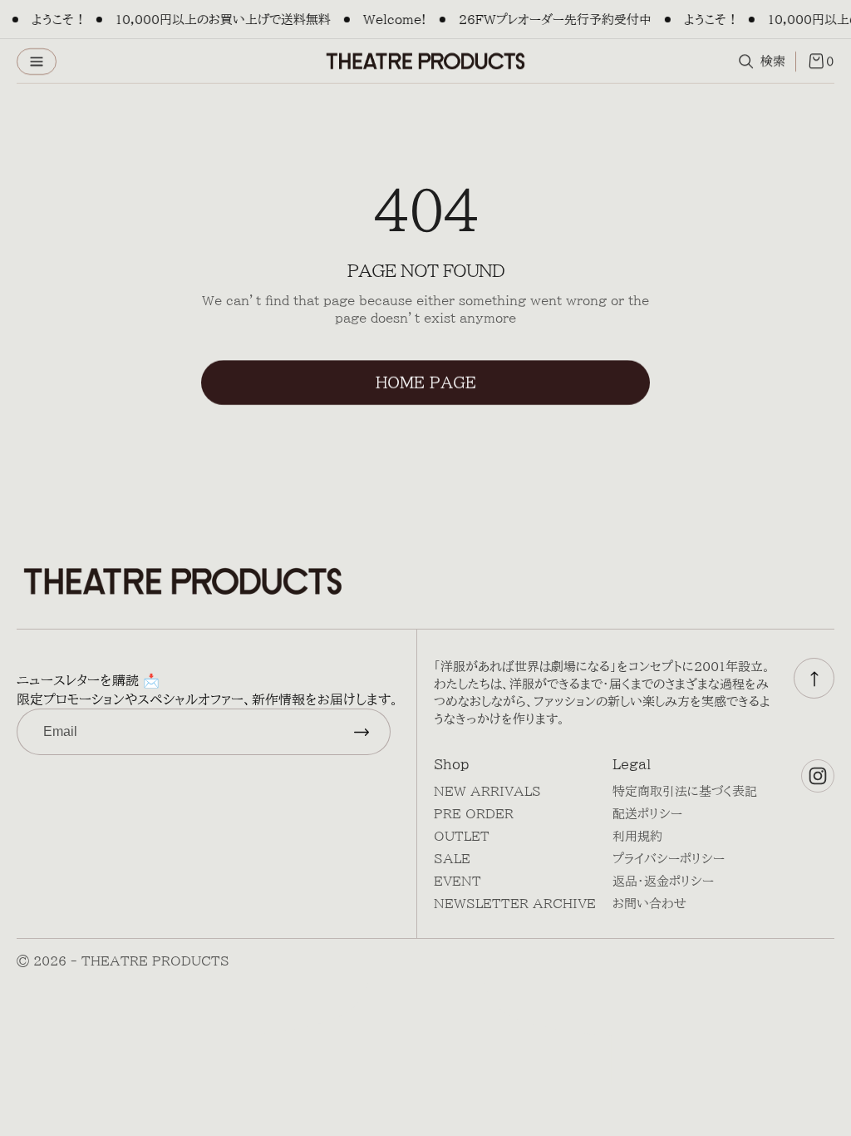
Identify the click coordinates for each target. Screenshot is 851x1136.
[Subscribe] (361, 732)
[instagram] (817, 776)
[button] (37, 61)
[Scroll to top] (814, 678)
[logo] (425, 61)
